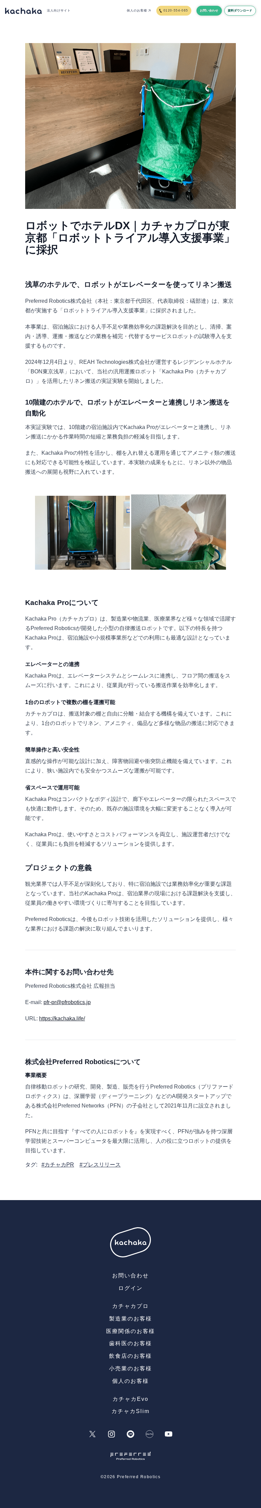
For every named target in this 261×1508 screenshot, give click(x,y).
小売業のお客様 (130, 1368)
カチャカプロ (130, 1306)
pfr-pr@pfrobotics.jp (67, 1002)
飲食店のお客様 (130, 1356)
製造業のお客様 (130, 1318)
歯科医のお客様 (130, 1343)
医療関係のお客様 (130, 1331)
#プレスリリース (100, 1165)
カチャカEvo (130, 1399)
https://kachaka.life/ (62, 1018)
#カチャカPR (57, 1165)
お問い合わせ (130, 1275)
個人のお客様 (137, 10)
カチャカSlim (130, 1411)
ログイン (130, 1288)
